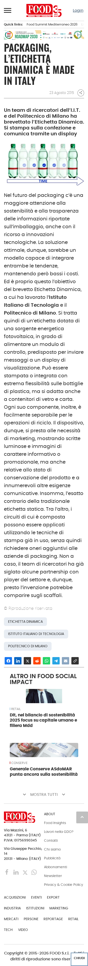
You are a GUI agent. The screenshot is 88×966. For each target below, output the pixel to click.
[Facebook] (7, 872)
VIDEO (23, 929)
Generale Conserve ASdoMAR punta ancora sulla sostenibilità (44, 771)
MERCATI (11, 918)
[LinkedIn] (16, 872)
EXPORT (53, 897)
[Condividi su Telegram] (56, 660)
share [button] (80, 92)
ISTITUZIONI (35, 908)
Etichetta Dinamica (25, 621)
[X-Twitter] (25, 872)
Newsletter (53, 875)
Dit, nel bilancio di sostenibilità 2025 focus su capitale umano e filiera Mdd (43, 720)
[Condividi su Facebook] (8, 660)
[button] (8, 10)
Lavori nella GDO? (58, 831)
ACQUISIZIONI (15, 897)
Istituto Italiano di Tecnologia (36, 634)
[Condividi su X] (27, 660)
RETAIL (16, 709)
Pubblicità (52, 858)
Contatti (51, 840)
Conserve (19, 763)
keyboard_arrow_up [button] (82, 817)
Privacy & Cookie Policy (63, 884)
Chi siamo (52, 849)
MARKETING (58, 908)
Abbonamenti (55, 866)
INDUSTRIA (12, 908)
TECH (8, 929)
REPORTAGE (53, 918)
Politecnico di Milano (27, 646)
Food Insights (55, 822)
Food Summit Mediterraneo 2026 (52, 24)
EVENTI (36, 897)
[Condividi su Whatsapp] (46, 660)
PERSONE (31, 918)
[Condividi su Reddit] (37, 660)
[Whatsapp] (34, 872)
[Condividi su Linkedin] (18, 660)
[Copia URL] (75, 660)
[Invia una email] (65, 660)
